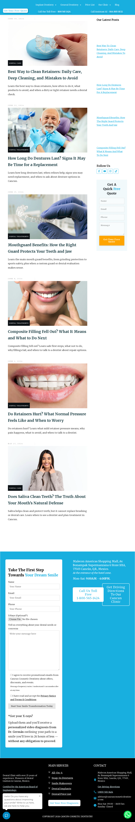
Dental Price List (61, 794)
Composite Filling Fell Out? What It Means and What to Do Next (111, 151)
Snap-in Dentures (62, 777)
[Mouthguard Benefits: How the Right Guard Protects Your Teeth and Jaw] (111, 106)
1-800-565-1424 (105, 792)
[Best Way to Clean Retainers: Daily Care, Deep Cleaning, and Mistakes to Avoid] (111, 33)
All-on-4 (57, 772)
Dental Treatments (19, 150)
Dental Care (15, 63)
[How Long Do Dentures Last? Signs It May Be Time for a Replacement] (111, 72)
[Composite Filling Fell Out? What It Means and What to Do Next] (111, 138)
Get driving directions (109, 787)
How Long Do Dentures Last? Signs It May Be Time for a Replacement (111, 89)
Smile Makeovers (62, 783)
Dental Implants (61, 788)
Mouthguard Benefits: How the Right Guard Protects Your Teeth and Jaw (111, 121)
